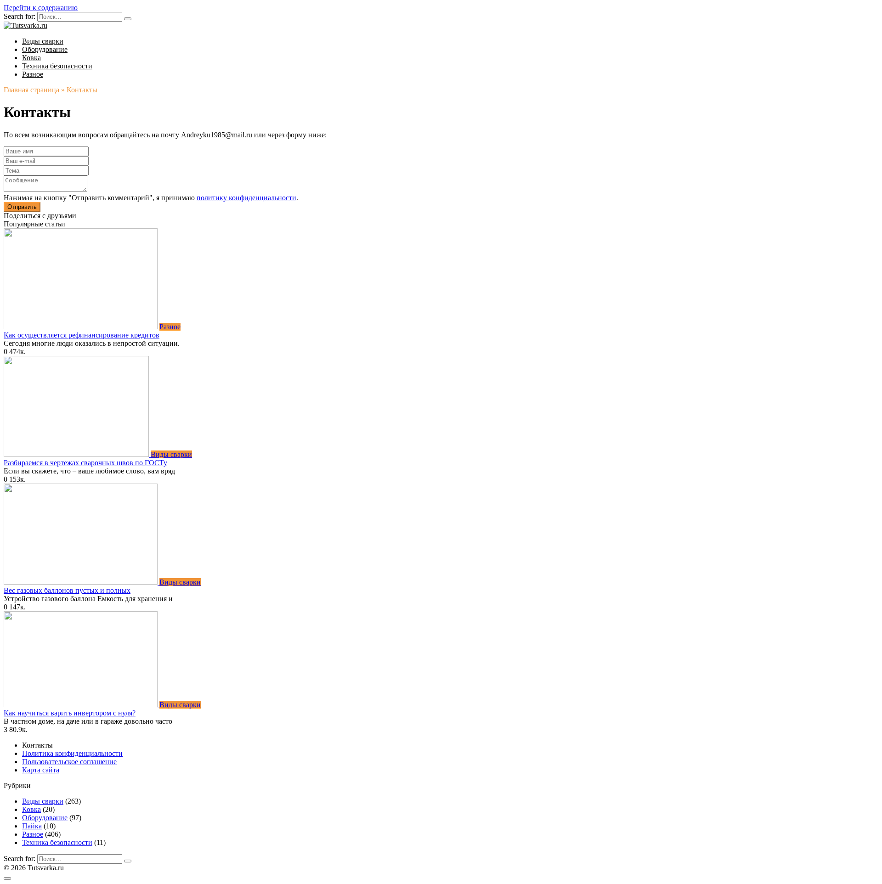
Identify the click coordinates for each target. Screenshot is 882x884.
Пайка (32, 826)
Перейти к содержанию (41, 7)
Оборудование (45, 49)
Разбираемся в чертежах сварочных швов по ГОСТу (85, 463)
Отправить (22, 206)
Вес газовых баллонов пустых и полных (67, 590)
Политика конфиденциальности (72, 753)
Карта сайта (40, 770)
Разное (32, 74)
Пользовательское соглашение (69, 762)
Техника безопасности (57, 66)
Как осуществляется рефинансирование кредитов (81, 335)
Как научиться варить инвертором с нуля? (70, 713)
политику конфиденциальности (246, 198)
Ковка (31, 58)
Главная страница (31, 90)
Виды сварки (42, 41)
